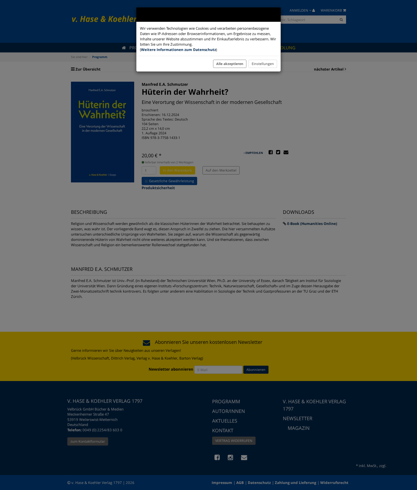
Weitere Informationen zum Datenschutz (178, 49)
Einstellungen (263, 63)
